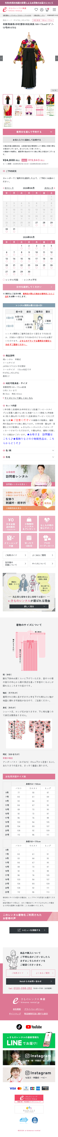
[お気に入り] (36, 9)
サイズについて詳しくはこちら (19, 398)
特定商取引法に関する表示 (36, 1013)
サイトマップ (15, 1013)
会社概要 (17, 1009)
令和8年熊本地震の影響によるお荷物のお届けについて (29, 2)
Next (56, 58)
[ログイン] (42, 9)
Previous (1, 58)
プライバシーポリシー (34, 1009)
